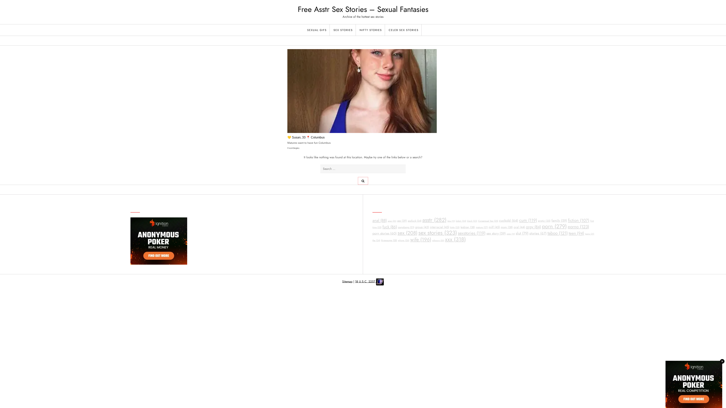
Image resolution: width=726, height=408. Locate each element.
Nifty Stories (371, 30)
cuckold (508, 220)
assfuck (414, 221)
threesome (389, 240)
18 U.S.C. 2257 (365, 281)
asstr (434, 220)
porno (578, 227)
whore (403, 240)
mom (507, 227)
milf (494, 227)
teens (589, 233)
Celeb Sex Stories (404, 30)
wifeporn (438, 240)
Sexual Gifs (317, 30)
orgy (533, 227)
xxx (455, 239)
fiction (578, 220)
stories (538, 233)
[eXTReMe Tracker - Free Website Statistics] (380, 281)
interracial (439, 227)
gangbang (406, 227)
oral (519, 227)
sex (407, 232)
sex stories (437, 233)
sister (511, 234)
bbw (451, 221)
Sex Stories (343, 30)
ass (402, 221)
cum (528, 220)
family (559, 220)
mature (482, 227)
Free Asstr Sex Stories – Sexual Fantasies (363, 9)
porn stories (384, 233)
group (422, 227)
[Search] (363, 181)
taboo (558, 233)
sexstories (472, 233)
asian (392, 221)
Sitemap (347, 281)
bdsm (461, 221)
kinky (455, 227)
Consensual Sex (488, 221)
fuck (389, 227)
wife (420, 239)
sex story (496, 233)
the (376, 240)
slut (522, 233)
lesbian (468, 227)
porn (554, 226)
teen (576, 233)
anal (379, 220)
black (472, 221)
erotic (544, 221)
